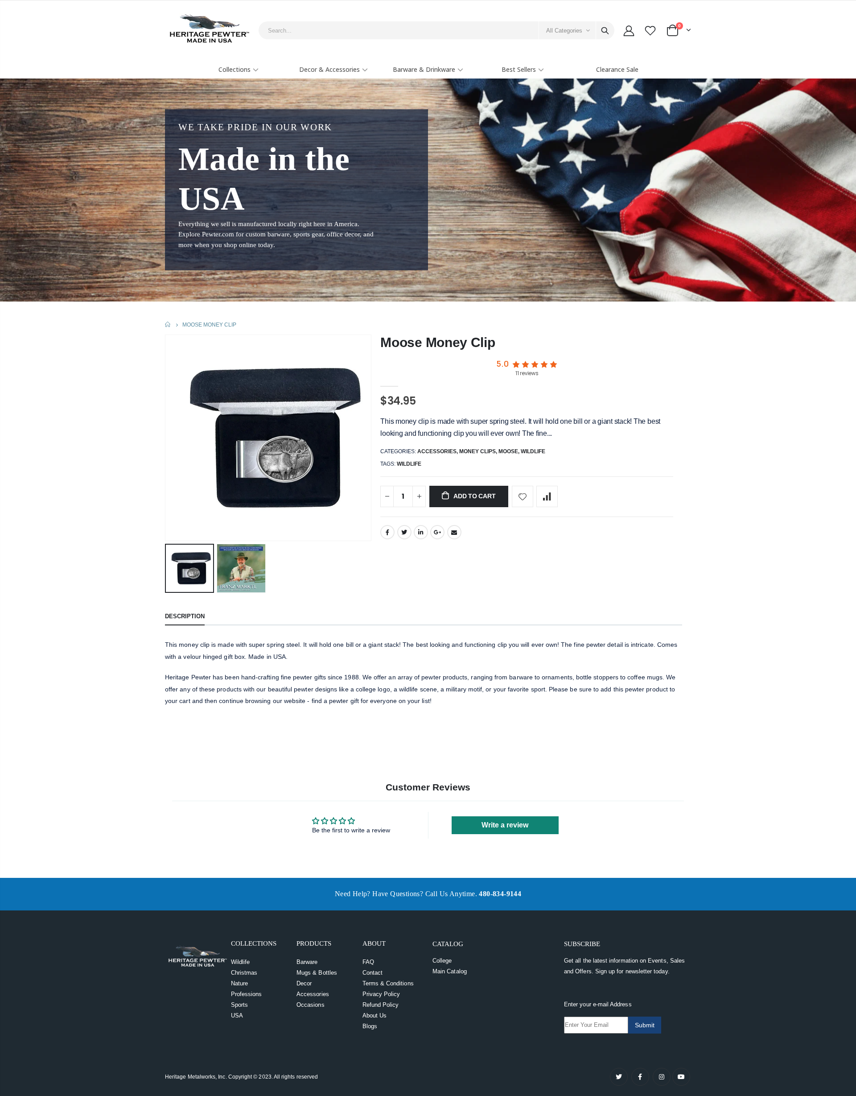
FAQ (368, 962)
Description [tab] (185, 616)
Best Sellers (519, 69)
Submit (644, 1025)
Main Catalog (449, 971)
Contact (372, 972)
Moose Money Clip (437, 342)
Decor (304, 983)
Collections (234, 69)
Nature (239, 983)
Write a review (505, 825)
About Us (374, 1015)
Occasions (310, 1004)
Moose (508, 451)
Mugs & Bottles (316, 972)
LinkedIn (421, 532)
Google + (437, 532)
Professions (246, 994)
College (442, 960)
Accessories (437, 451)
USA (237, 1015)
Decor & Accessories (329, 69)
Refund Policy (380, 1004)
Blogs (369, 1026)
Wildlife (533, 451)
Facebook (387, 532)
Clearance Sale (617, 69)
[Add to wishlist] (522, 496)
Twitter (404, 532)
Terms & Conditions (388, 983)
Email (454, 532)
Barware (306, 962)
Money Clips (477, 451)
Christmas (244, 972)
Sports (239, 1004)
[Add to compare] (547, 496)
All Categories (564, 30)
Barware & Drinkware (424, 69)
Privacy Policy (381, 994)
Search (605, 30)
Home (168, 324)
